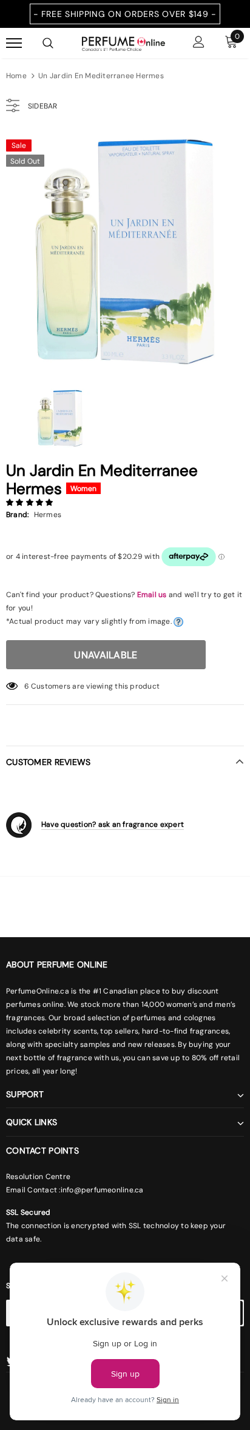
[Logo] (123, 42)
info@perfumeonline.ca (102, 1190)
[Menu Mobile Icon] (14, 43)
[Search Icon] (47, 43)
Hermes (47, 515)
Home (16, 76)
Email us (152, 595)
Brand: (17, 515)
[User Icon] (198, 43)
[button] (30, 502)
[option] (125, 251)
